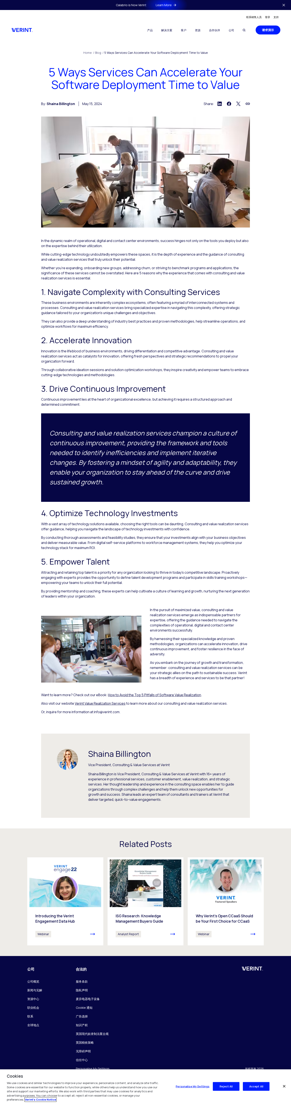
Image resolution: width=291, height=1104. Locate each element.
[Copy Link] (248, 104)
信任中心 (82, 1060)
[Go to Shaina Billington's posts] (67, 759)
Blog (99, 53)
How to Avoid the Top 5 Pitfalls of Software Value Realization (154, 695)
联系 (30, 1016)
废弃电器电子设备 (88, 999)
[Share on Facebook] (229, 104)
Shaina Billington (61, 103)
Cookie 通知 (84, 1008)
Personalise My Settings (92, 1069)
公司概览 (33, 981)
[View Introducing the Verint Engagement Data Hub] (65, 901)
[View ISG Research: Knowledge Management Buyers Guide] (146, 901)
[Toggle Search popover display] (244, 30)
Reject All (226, 1086)
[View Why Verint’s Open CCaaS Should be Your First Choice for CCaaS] (226, 901)
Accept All (256, 1086)
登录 (267, 17)
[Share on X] (238, 104)
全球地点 (33, 1025)
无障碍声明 (83, 1051)
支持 (276, 17)
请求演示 (268, 30)
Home (88, 53)
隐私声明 (82, 990)
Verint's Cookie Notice (40, 1099)
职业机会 (33, 1008)
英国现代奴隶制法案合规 (92, 1034)
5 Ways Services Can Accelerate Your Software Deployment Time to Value (156, 53)
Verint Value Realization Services (100, 703)
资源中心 (33, 999)
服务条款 (82, 981)
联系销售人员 (254, 17)
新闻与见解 (34, 990)
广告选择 (82, 1016)
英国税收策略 (85, 1042)
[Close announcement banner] (284, 5)
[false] (284, 1086)
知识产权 (82, 1025)
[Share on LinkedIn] (220, 104)
